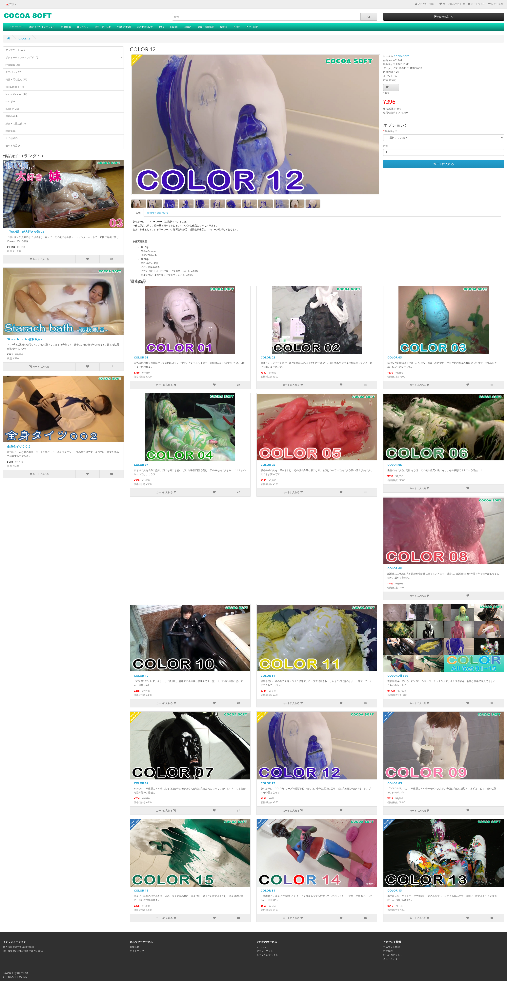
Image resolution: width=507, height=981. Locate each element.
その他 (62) (11, 138)
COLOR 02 (268, 357)
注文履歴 (388, 951)
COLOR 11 (268, 675)
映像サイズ (391, 131)
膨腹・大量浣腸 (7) (16, 123)
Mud (161, 26)
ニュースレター (391, 959)
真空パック (83, 26)
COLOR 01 (141, 357)
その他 (236, 26)
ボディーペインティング (42, 26)
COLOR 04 (141, 465)
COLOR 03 (394, 357)
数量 (385, 146)
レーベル (261, 947)
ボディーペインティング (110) (64, 57)
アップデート (16, 26)
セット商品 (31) (14, 145)
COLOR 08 (394, 568)
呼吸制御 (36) (13, 64)
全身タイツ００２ (19, 446)
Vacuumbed (124, 26)
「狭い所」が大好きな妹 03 (25, 231)
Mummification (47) (16, 94)
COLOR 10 (141, 675)
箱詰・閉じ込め (103, 26)
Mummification (145, 26)
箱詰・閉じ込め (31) (16, 79)
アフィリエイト (264, 951)
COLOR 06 (394, 465)
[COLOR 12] (255, 124)
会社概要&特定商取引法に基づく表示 (23, 951)
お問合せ (134, 947)
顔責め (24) (11, 116)
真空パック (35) (14, 72)
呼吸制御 (66, 26)
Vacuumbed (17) (15, 86)
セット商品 (252, 26)
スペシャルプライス (267, 955)
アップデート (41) (15, 50)
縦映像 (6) (11, 131)
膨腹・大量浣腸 (205, 26)
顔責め (188, 26)
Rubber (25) (12, 108)
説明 (138, 212)
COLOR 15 (141, 890)
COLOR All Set (397, 675)
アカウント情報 (391, 947)
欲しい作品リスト (392, 955)
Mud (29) (10, 101)
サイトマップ (137, 951)
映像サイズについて (158, 212)
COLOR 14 (268, 890)
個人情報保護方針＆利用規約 (18, 947)
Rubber (174, 26)
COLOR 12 (24, 38)
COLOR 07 (141, 783)
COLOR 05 (268, 465)
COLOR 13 (394, 890)
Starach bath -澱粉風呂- (24, 339)
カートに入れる (443, 164)
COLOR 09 (394, 783)
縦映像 (223, 26)
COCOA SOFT (401, 56)
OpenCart (22, 973)
